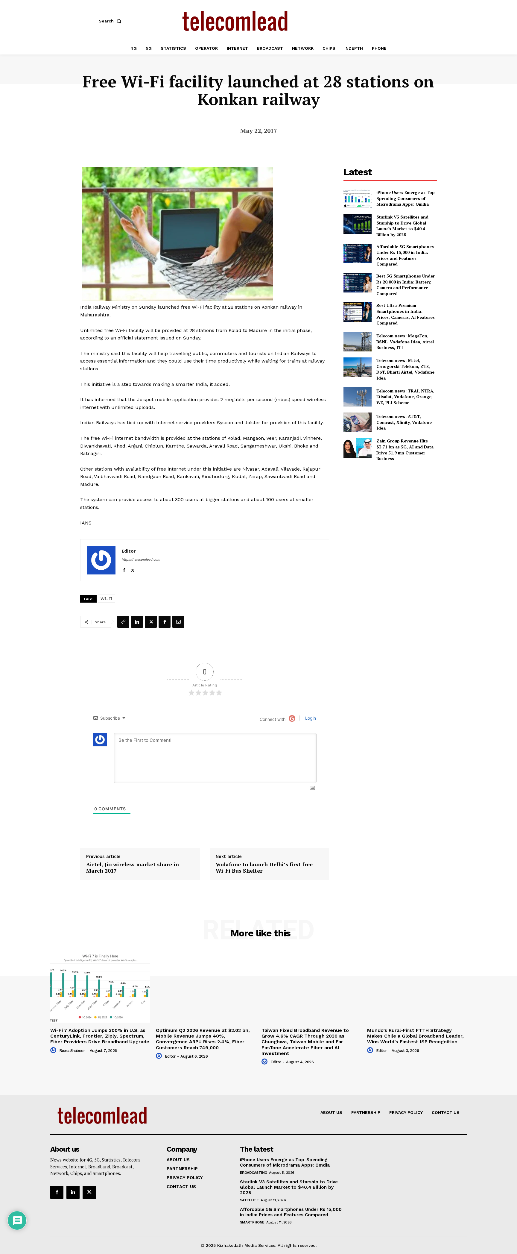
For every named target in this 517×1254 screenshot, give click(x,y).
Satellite (249, 1200)
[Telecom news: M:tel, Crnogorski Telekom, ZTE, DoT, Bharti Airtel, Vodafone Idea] (357, 367)
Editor (129, 551)
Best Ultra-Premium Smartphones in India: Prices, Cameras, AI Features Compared (405, 314)
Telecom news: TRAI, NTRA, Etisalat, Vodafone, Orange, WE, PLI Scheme (405, 396)
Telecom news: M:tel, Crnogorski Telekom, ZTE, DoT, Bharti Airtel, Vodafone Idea (405, 369)
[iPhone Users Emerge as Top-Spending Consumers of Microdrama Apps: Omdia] (357, 198)
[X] (132, 569)
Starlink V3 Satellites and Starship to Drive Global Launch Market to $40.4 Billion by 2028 (402, 225)
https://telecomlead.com (141, 559)
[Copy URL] (123, 622)
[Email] (178, 622)
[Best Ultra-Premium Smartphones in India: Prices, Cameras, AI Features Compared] (357, 312)
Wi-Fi (106, 598)
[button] (111, 21)
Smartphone (252, 1222)
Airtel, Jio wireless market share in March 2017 (132, 867)
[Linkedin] (137, 622)
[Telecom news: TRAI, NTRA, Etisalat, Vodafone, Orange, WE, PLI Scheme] (357, 397)
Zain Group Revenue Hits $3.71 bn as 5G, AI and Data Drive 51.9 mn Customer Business (405, 449)
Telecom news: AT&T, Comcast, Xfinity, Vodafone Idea (404, 422)
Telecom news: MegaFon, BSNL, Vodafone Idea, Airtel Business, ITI (405, 341)
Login (310, 718)
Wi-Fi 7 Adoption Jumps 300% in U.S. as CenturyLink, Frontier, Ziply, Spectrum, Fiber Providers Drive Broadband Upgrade (99, 1035)
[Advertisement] (390, 508)
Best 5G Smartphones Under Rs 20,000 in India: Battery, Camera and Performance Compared (405, 284)
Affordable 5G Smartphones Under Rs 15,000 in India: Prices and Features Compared (405, 255)
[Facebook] (124, 569)
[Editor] (101, 560)
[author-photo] (54, 1050)
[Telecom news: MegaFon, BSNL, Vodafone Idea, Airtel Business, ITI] (357, 341)
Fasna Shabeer (72, 1050)
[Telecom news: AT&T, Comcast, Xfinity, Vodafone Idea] (357, 422)
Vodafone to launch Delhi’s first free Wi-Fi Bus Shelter (264, 867)
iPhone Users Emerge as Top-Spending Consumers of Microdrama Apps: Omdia (406, 198)
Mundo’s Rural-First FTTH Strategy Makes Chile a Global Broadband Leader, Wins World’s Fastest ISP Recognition (415, 1035)
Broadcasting (253, 1172)
